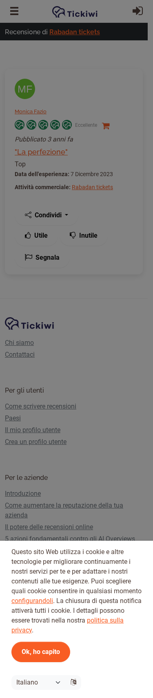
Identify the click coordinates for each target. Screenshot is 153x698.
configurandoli (32, 601)
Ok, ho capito (41, 652)
